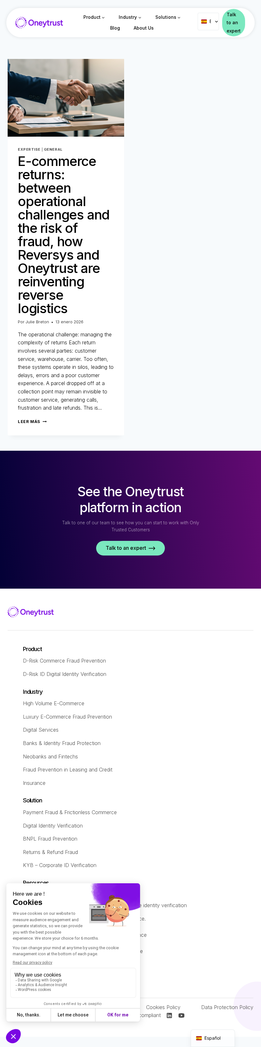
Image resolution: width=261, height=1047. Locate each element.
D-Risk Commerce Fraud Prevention (64, 660)
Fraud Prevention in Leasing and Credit (67, 769)
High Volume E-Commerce (53, 703)
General (53, 149)
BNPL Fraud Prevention (50, 838)
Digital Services (41, 730)
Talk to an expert (234, 22)
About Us (144, 28)
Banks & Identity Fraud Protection (62, 743)
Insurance (34, 783)
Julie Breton (37, 321)
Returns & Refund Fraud (50, 852)
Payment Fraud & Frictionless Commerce (70, 812)
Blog (115, 28)
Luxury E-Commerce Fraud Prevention (67, 717)
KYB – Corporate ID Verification (59, 865)
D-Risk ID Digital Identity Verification (64, 674)
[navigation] (213, 1038)
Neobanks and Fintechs (50, 756)
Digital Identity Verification (53, 825)
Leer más (32, 421)
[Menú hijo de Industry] (130, 17)
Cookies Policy (163, 1007)
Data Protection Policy (227, 1007)
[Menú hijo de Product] (94, 17)
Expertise (29, 149)
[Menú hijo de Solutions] (168, 17)
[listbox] (208, 21)
